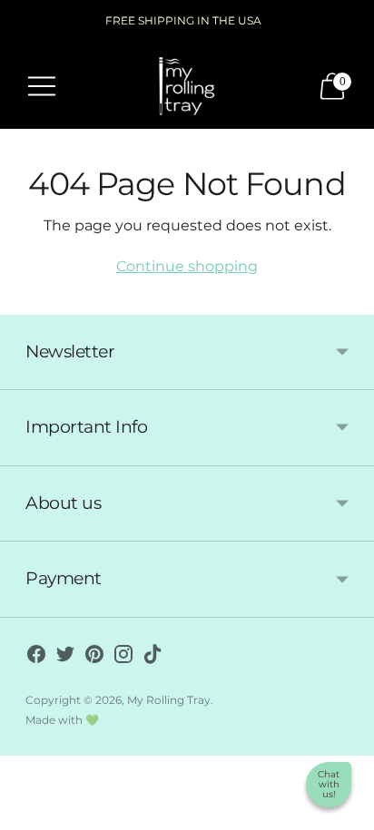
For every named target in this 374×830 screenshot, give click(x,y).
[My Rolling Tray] (187, 86)
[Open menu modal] (41, 86)
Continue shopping (187, 266)
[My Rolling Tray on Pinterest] (94, 657)
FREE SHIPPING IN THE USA (183, 20)
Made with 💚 (62, 720)
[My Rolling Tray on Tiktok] (152, 657)
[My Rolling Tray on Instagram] (123, 657)
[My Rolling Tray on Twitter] (65, 657)
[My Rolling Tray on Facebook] (36, 657)
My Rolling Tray (169, 700)
